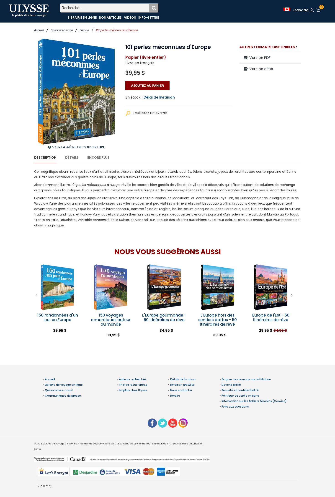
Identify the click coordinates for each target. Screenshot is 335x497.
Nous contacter (181, 390)
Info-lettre (148, 17)
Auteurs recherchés (133, 379)
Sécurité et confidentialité (240, 390)
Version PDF (259, 57)
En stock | (134, 97)
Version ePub (260, 68)
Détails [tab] (72, 157)
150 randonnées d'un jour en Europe (57, 317)
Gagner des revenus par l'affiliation (246, 379)
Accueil (39, 30)
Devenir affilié (231, 385)
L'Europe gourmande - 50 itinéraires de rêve (164, 317)
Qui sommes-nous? (59, 390)
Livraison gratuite (182, 385)
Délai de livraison (159, 97)
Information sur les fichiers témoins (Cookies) (254, 401)
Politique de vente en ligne (240, 396)
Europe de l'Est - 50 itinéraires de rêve (270, 317)
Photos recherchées (133, 385)
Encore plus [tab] (98, 157)
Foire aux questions (235, 406)
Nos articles (110, 17)
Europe (84, 30)
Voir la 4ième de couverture (78, 147)
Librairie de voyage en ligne (64, 385)
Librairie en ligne (62, 30)
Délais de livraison (183, 379)
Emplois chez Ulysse (133, 390)
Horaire (175, 396)
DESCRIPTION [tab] (45, 157)
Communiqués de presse (63, 396)
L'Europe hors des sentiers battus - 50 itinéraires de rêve (217, 319)
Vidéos (130, 17)
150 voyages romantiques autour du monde (111, 319)
